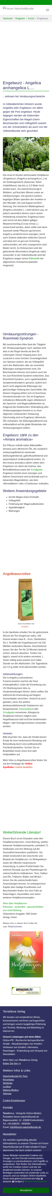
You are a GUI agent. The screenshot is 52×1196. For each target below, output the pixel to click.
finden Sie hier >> (12, 1063)
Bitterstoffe (34, 258)
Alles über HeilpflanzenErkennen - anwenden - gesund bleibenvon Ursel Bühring (23, 907)
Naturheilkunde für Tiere (15, 1076)
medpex (25, 627)
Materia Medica (11, 1090)
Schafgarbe (36, 469)
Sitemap (7, 1093)
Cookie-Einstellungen (14, 1100)
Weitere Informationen (35, 1181)
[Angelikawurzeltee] (26, 599)
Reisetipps (8, 1079)
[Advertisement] (26, 49)
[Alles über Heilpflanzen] (26, 954)
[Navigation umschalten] (47, 10)
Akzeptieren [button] (26, 1190)
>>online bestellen (23, 767)
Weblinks (7, 1083)
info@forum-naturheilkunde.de (25, 1127)
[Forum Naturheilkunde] (23, 10)
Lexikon (7, 1086)
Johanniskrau (26, 709)
